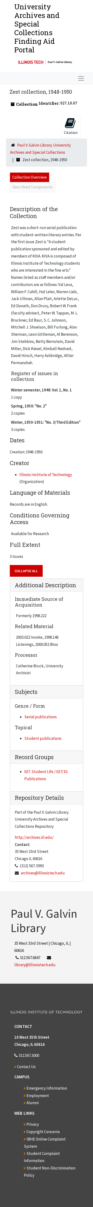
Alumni (32, 1102)
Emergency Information (46, 1088)
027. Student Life (38, 771)
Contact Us (26, 1066)
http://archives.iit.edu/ (34, 837)
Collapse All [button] (26, 570)
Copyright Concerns (43, 1131)
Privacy (32, 1124)
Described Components (32, 187)
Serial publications (40, 716)
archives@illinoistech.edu (43, 873)
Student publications (43, 738)
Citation (71, 132)
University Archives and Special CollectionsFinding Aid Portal (37, 28)
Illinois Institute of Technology (45, 474)
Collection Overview (29, 177)
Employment (37, 1095)
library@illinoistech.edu (35, 964)
